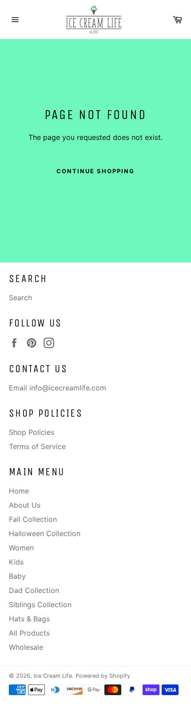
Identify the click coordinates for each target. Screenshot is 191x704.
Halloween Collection (44, 533)
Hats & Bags (29, 618)
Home (19, 490)
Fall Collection (33, 519)
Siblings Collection (40, 604)
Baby (17, 576)
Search (20, 297)
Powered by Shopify (103, 675)
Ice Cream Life (53, 675)
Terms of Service (37, 446)
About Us (24, 505)
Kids (16, 561)
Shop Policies (31, 432)
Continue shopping (95, 171)
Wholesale (26, 647)
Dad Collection (34, 590)
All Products (29, 632)
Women (21, 547)
